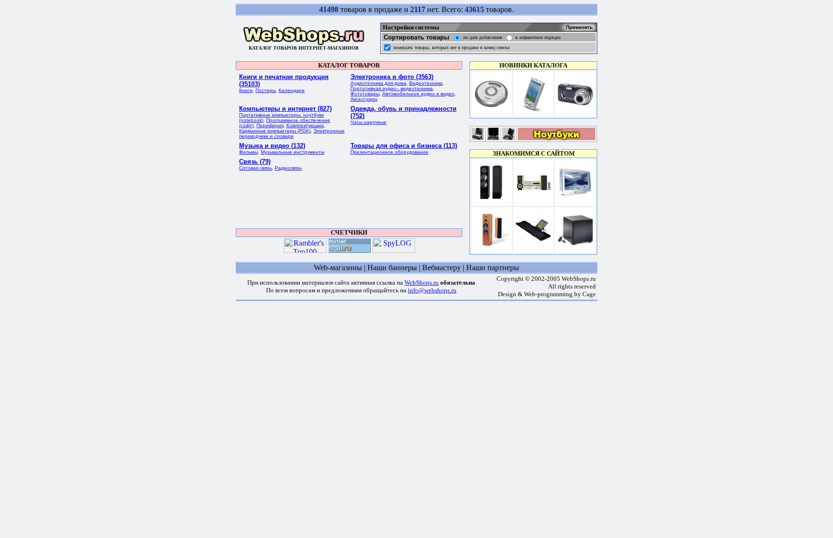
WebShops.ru (421, 282)
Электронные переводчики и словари (292, 133)
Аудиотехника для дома (378, 83)
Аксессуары (363, 99)
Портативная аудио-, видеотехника (391, 88)
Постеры (265, 90)
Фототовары (364, 93)
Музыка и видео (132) (272, 145)
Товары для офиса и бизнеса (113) (403, 145)
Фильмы (248, 152)
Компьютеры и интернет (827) (285, 108)
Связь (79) (254, 161)
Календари (292, 90)
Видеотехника (426, 83)
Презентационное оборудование (389, 152)
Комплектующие (305, 125)
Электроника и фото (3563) (391, 76)
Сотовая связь (255, 168)
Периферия (269, 125)
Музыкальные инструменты (292, 152)
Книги (246, 90)
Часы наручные (368, 122)
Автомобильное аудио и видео (418, 93)
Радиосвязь (288, 168)
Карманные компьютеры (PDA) (274, 130)
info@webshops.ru (432, 290)
